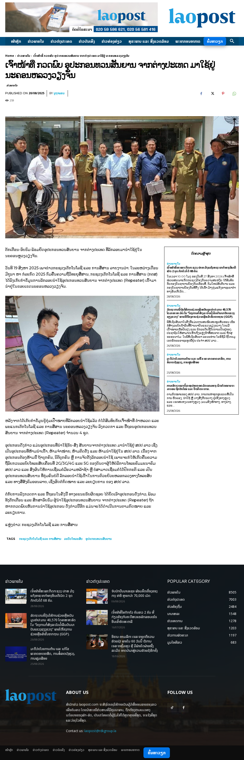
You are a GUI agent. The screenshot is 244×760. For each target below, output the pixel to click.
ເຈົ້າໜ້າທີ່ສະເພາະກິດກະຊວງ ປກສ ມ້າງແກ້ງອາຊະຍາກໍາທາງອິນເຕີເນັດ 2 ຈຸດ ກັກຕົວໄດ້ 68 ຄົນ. (201, 269)
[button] (232, 41)
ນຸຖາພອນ (59, 93)
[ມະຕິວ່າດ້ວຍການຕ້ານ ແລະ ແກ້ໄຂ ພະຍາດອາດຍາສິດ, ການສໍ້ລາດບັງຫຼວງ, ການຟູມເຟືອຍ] (16, 653)
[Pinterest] (223, 93)
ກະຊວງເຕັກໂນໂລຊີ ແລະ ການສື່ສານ (40, 539)
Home (9, 56)
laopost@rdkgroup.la (100, 731)
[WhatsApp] (234, 93)
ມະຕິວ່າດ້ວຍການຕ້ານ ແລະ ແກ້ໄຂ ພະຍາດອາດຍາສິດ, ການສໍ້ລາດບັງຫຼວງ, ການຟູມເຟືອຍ (199, 360)
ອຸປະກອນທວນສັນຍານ (99, 539)
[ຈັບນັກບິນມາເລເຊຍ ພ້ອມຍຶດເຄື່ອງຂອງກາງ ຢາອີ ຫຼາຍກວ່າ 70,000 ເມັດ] (97, 596)
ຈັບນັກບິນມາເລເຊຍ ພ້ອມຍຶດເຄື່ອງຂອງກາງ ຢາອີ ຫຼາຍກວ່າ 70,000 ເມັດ (135, 593)
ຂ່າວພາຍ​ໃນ (23, 56)
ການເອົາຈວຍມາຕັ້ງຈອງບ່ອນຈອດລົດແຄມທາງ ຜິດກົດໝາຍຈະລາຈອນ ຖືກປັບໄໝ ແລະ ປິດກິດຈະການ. (201, 387)
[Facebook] (201, 93)
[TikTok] (172, 707)
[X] (212, 93)
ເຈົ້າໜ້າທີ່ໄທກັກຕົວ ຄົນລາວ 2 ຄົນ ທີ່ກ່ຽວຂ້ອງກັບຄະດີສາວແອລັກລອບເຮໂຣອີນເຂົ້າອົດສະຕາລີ (134, 617)
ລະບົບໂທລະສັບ (73, 539)
